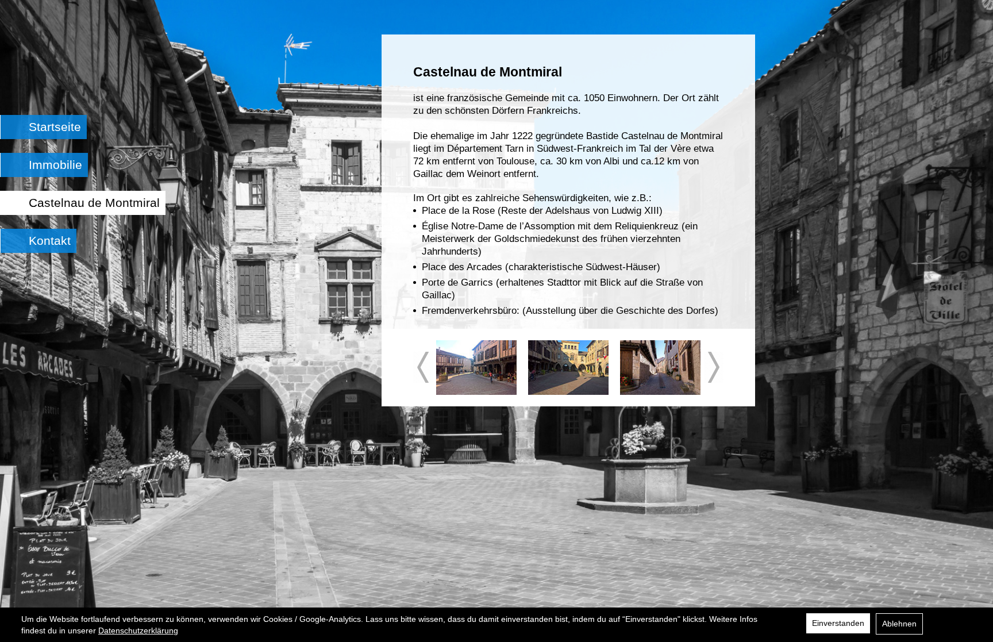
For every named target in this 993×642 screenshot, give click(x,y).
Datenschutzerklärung (138, 630)
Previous (423, 367)
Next (713, 367)
